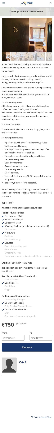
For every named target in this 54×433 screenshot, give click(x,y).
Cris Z (22, 362)
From (4, 332)
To (30, 332)
